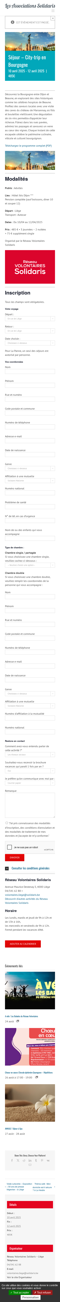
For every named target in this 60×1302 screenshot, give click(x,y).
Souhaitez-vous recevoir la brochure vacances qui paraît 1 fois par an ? (29, 766)
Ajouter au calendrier (23, 944)
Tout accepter (20, 1292)
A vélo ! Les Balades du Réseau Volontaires (21, 1016)
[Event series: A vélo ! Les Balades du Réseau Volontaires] (17, 1021)
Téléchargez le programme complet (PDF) (28, 145)
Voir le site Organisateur (19, 1277)
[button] (30, 868)
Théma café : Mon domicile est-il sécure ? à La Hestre (42, 1186)
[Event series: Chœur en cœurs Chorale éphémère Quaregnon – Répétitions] (37, 1077)
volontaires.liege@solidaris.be (22, 894)
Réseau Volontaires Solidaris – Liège (25, 1256)
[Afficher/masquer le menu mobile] (53, 11)
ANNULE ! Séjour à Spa (13, 1128)
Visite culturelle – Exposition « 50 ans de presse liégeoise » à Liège (19, 1186)
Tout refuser (43, 1292)
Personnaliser (30, 1297)
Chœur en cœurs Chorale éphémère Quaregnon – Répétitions (29, 1072)
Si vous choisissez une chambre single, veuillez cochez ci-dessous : (29, 560)
